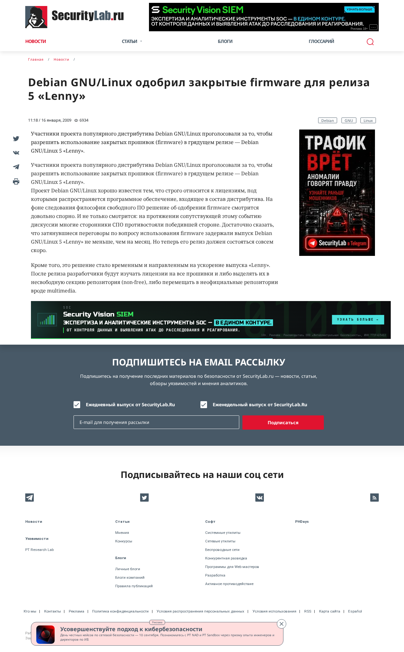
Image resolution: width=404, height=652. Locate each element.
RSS (307, 611)
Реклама (157, 622)
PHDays (302, 521)
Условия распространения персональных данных (200, 611)
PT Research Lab (39, 549)
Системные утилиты (223, 532)
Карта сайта (329, 611)
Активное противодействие (229, 584)
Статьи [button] (129, 41)
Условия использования (274, 611)
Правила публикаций (134, 586)
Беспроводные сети (222, 549)
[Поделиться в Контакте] (15, 152)
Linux (368, 120)
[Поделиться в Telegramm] (15, 166)
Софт (210, 521)
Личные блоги (127, 569)
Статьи (122, 521)
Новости (35, 41)
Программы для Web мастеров (232, 566)
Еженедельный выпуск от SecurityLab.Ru (260, 404)
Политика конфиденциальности (120, 611)
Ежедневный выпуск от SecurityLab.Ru (130, 404)
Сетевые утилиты (220, 541)
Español (355, 611)
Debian (327, 120)
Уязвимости (36, 538)
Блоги (225, 41)
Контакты (52, 611)
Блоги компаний (130, 577)
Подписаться (283, 423)
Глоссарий (321, 41)
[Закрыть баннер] (281, 624)
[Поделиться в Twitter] (15, 138)
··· (373, 27)
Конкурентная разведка (226, 558)
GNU (349, 120)
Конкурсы (123, 541)
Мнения (122, 532)
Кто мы (30, 611)
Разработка (215, 575)
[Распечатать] (15, 181)
